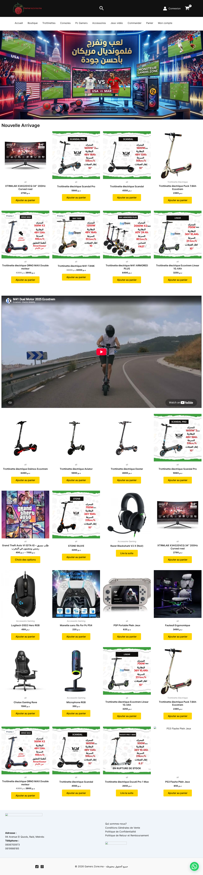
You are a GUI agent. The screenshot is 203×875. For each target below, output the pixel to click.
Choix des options (25, 559)
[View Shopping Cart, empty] (187, 8)
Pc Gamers (81, 23)
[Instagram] (42, 866)
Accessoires (99, 23)
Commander (134, 23)
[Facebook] (37, 866)
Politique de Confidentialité (120, 831)
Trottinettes (48, 23)
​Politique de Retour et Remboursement (127, 835)
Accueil (19, 23)
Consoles (65, 23)
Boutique (33, 23)
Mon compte (165, 23)
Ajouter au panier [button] (25, 200)
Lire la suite (126, 553)
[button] (101, 8)
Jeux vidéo (117, 23)
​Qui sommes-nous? (116, 823)
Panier (149, 23)
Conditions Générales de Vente (122, 827)
